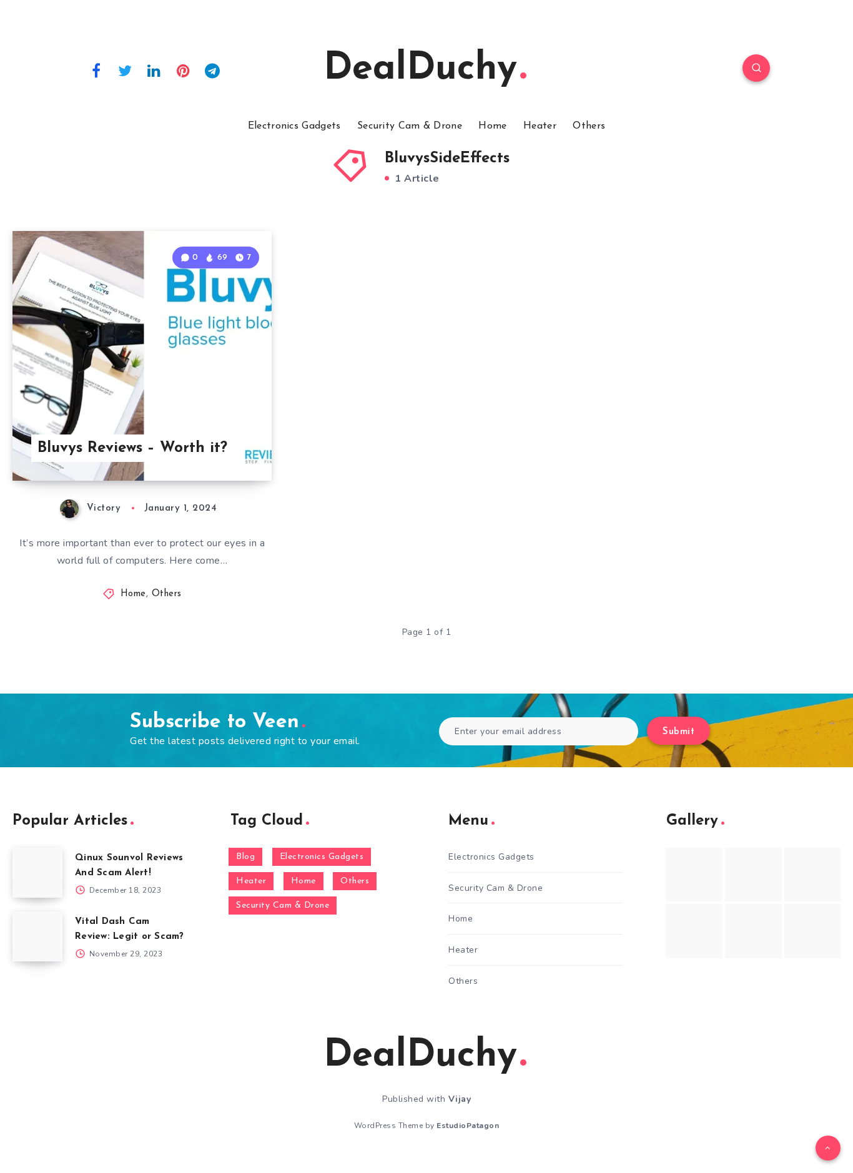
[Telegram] (212, 70)
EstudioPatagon (467, 1126)
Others (589, 126)
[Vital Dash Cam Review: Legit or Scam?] (37, 936)
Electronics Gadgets (294, 126)
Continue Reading (213, 444)
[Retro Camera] (753, 874)
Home (492, 126)
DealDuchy (420, 69)
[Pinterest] (183, 70)
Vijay (459, 1099)
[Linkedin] (154, 70)
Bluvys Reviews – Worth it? (132, 448)
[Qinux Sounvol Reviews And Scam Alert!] (37, 873)
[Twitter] (125, 70)
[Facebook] (96, 70)
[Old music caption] (812, 874)
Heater (539, 126)
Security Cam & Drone (409, 126)
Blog (245, 856)
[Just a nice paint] (753, 931)
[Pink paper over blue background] (694, 874)
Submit (678, 732)
